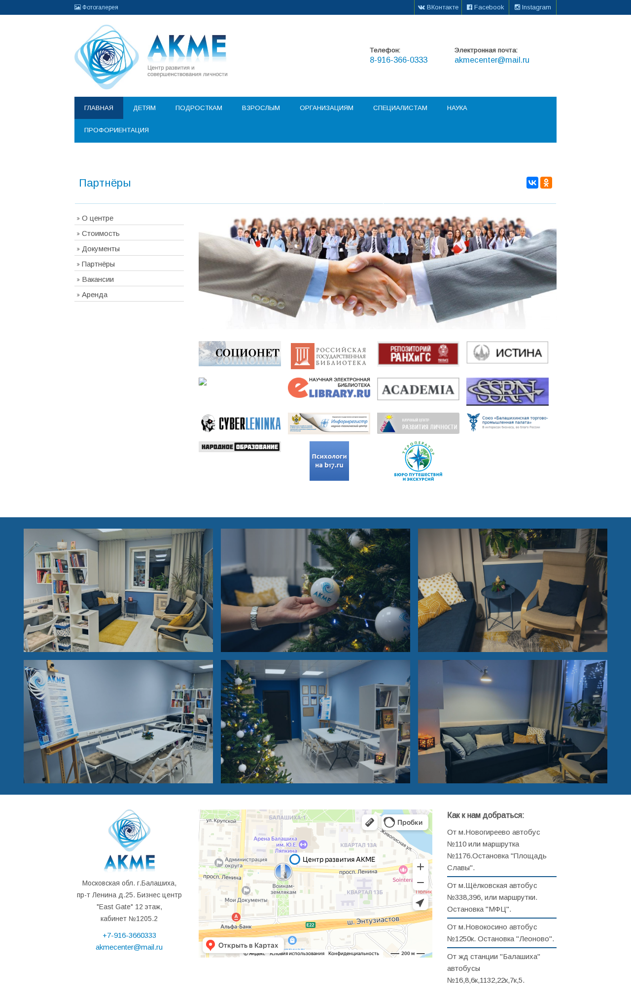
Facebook (488, 7)
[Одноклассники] (546, 183)
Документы (101, 248)
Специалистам (400, 108)
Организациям (326, 108)
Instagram (535, 7)
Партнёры (98, 264)
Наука (457, 108)
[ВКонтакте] (532, 183)
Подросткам (198, 108)
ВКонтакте (441, 7)
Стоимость (101, 233)
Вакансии (98, 279)
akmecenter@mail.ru (492, 59)
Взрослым (261, 108)
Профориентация (116, 130)
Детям (144, 108)
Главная (98, 108)
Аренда (94, 294)
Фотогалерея (99, 7)
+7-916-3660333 (129, 935)
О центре (97, 218)
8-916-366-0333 (398, 59)
